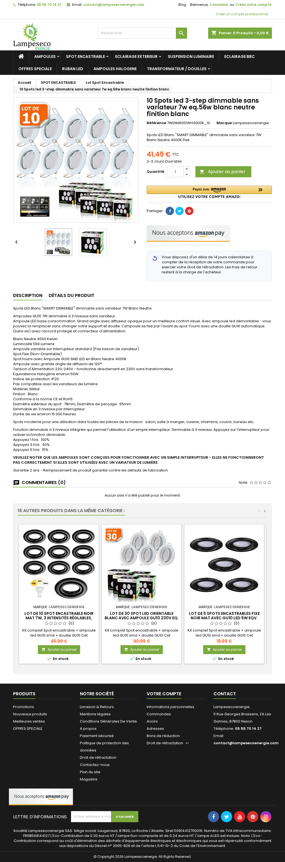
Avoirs (152, 721)
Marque (224, 123)
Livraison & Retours (97, 706)
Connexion (219, 4)
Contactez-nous (95, 764)
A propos (88, 728)
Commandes (159, 714)
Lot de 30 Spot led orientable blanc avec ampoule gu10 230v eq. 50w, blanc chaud (142, 618)
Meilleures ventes (29, 721)
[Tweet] (179, 211)
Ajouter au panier (222, 171)
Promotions (23, 706)
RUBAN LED (72, 69)
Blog (182, 4)
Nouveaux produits (30, 714)
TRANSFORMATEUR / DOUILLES (177, 69)
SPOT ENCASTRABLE (85, 56)
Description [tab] (27, 295)
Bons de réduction (163, 735)
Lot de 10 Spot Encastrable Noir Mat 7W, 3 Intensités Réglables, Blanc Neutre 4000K (59, 618)
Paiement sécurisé (97, 735)
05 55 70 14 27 (49, 4)
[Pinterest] (189, 211)
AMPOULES (45, 56)
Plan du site (90, 772)
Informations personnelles (170, 706)
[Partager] (170, 211)
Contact (224, 694)
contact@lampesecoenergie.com (113, 4)
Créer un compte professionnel (241, 14)
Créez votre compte (253, 4)
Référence (156, 123)
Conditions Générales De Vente (108, 721)
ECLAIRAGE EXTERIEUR (136, 56)
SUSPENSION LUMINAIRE (191, 56)
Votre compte (164, 694)
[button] (209, 192)
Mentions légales (95, 714)
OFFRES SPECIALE (35, 69)
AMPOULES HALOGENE (115, 69)
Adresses (155, 728)
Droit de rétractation (98, 757)
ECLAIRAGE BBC (239, 56)
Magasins (88, 779)
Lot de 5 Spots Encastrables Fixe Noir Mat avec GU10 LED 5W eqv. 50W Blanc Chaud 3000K (224, 618)
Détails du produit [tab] (71, 295)
